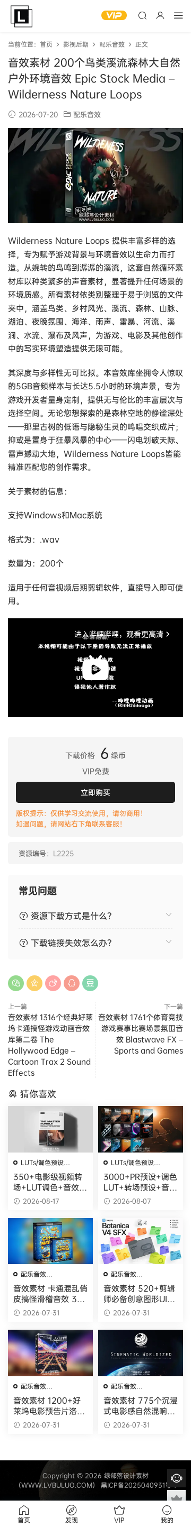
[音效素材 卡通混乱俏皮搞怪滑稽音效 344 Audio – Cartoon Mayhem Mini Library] (50, 1241)
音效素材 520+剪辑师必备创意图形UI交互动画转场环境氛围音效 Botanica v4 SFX (139, 1293)
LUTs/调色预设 (42, 1162)
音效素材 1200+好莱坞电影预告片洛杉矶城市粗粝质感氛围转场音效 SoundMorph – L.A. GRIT (49, 1405)
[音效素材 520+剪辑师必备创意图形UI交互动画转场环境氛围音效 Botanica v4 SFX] (140, 1241)
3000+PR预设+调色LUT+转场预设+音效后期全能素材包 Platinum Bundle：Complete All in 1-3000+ (140, 1182)
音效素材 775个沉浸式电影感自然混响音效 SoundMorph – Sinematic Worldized (140, 1405)
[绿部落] (21, 16)
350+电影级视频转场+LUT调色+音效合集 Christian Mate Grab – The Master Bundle (50, 1182)
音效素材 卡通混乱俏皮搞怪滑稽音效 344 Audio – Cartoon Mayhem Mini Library (50, 1293)
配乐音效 (87, 114)
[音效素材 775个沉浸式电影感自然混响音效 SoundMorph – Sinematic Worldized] (140, 1353)
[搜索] (142, 15)
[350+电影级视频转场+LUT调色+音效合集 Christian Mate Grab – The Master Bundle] (50, 1129)
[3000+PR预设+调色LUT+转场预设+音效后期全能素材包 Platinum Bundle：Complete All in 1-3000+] (140, 1129)
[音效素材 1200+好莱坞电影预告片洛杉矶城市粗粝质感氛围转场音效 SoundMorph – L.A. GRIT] (50, 1353)
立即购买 (95, 792)
